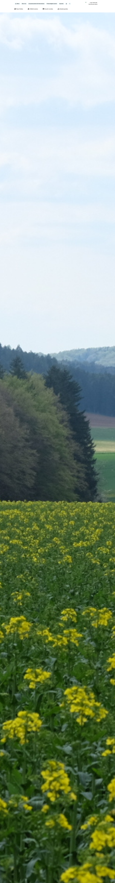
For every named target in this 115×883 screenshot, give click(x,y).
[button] (17, 4)
